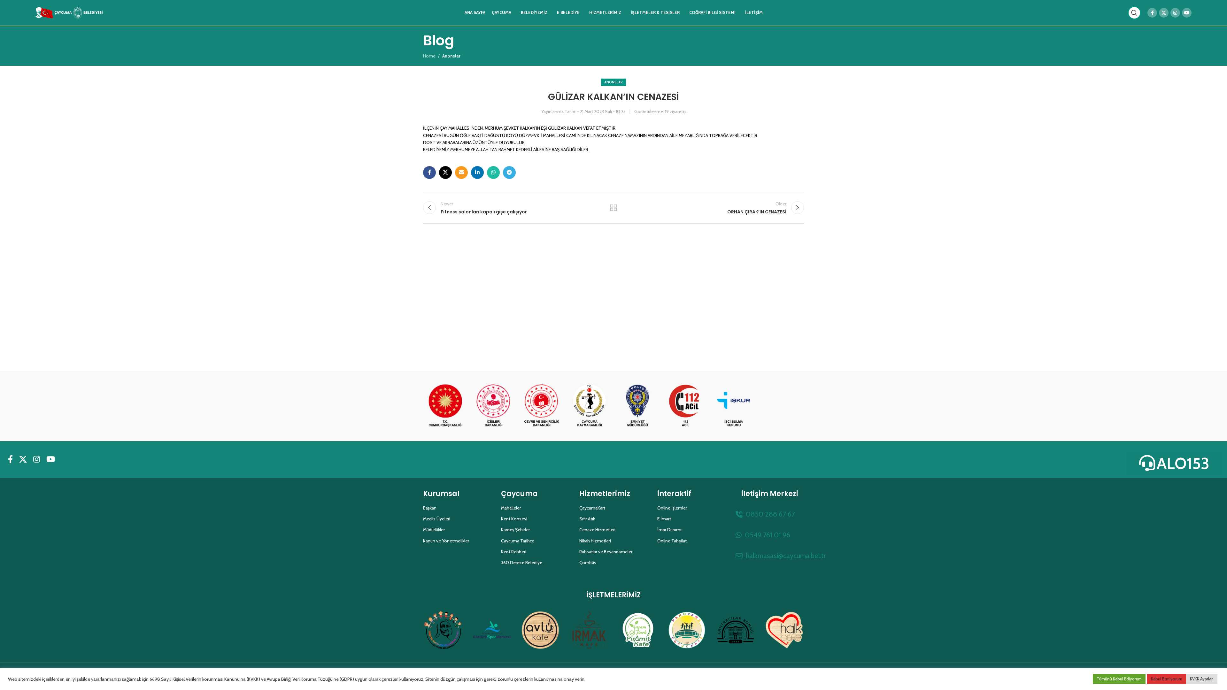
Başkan (429, 508)
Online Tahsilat (672, 541)
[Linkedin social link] (477, 172)
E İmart (664, 519)
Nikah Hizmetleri (595, 541)
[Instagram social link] (1175, 13)
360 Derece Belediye (521, 562)
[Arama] (1134, 12)
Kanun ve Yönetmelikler (446, 541)
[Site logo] (69, 12)
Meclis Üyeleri (436, 519)
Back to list (613, 207)
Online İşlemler (672, 508)
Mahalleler (511, 508)
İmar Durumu (670, 530)
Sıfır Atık (587, 519)
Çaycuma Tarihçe (517, 541)
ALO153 (1183, 463)
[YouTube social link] (1187, 13)
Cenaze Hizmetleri (597, 530)
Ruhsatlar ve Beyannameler (605, 552)
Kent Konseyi (514, 519)
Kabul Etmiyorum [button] (1166, 678)
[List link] (770, 514)
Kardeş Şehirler (515, 530)
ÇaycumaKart (592, 508)
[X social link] (1164, 13)
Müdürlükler (434, 530)
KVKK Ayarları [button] (1202, 678)
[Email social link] (461, 172)
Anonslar (613, 82)
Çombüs (587, 562)
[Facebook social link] (1152, 13)
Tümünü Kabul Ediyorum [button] (1119, 678)
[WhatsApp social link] (493, 172)
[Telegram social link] (509, 172)
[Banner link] (445, 406)
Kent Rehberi (513, 552)
